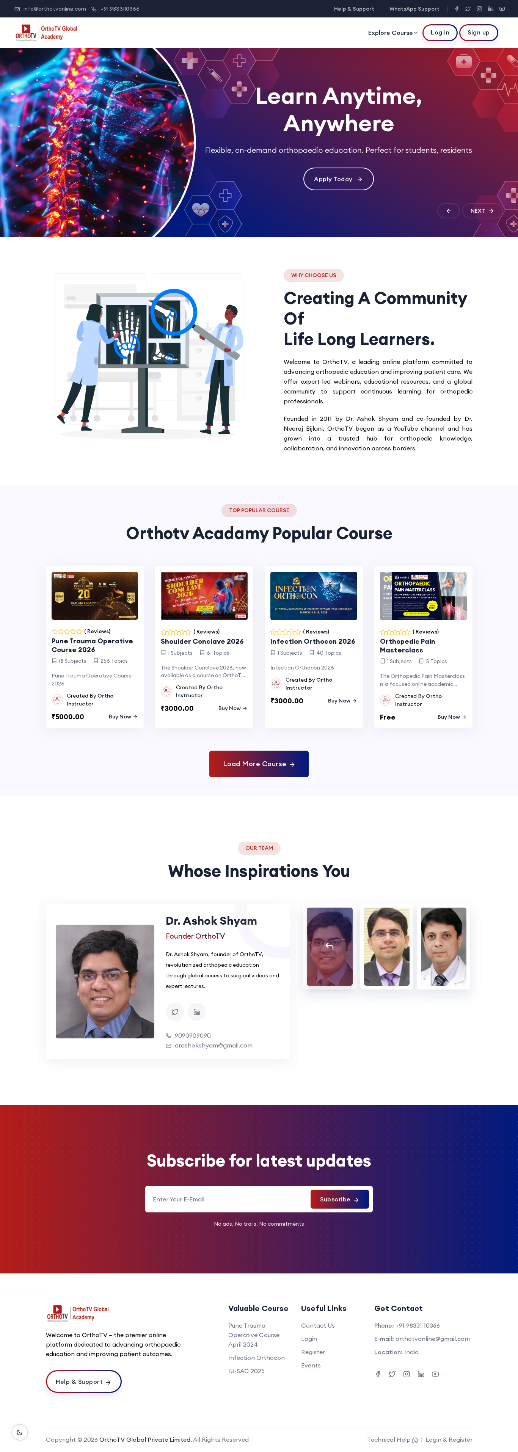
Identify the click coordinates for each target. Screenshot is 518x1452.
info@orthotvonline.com (55, 8)
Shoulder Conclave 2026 (202, 641)
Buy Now (120, 716)
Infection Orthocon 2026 (312, 641)
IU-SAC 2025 (246, 1371)
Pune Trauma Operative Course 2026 (92, 645)
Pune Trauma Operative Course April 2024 (253, 1335)
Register (313, 1352)
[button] (448, 210)
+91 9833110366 (120, 8)
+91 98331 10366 (418, 1325)
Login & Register (448, 1439)
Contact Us (318, 1325)
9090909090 (193, 1035)
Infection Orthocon (256, 1357)
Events (311, 1365)
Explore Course (390, 32)
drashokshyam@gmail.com (214, 1045)
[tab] (329, 946)
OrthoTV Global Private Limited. (145, 1439)
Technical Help (389, 1439)
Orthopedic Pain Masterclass (407, 645)
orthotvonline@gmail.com (433, 1338)
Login (309, 1338)
